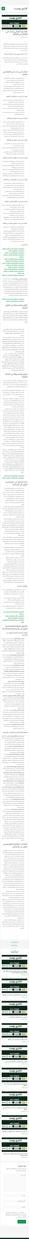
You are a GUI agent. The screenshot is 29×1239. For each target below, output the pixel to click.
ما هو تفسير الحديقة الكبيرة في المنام (15, 301)
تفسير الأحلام (24, 37)
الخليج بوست (20, 8)
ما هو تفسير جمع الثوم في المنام (16, 250)
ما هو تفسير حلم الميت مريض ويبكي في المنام (13, 299)
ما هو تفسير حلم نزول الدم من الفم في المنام (13, 248)
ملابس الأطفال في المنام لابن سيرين (16, 1061)
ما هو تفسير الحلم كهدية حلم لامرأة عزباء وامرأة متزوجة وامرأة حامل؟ (15, 971)
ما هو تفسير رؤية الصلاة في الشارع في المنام (13, 477)
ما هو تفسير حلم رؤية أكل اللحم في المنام (14, 269)
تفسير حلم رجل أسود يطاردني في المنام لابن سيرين (15, 1154)
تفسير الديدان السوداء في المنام (17, 1039)
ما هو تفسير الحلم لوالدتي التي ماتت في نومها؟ (15, 1084)
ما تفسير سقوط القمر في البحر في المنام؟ (14, 995)
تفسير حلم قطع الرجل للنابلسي (18, 1017)
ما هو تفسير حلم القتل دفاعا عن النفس (14, 261)
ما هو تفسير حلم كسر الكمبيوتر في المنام (14, 259)
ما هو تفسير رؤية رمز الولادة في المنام (15, 616)
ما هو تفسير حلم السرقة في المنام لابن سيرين (13, 263)
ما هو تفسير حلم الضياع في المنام (16, 618)
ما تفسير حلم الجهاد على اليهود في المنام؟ (14, 1131)
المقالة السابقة (14, 942)
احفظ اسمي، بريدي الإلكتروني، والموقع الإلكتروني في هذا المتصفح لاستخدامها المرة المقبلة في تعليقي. (15, 1214)
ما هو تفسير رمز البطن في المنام (16, 267)
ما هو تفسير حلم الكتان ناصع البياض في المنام (13, 275)
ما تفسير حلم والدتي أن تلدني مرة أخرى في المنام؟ (15, 1108)
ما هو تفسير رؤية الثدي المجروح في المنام (14, 475)
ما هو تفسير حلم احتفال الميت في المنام (14, 252)
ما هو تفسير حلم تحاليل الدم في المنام (15, 265)
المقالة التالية (14, 945)
